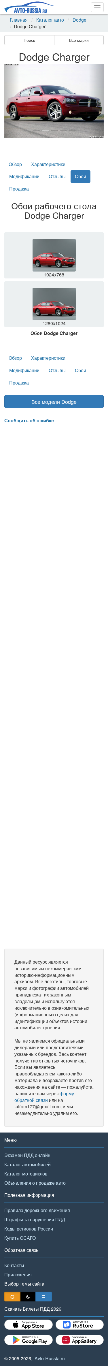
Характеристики (48, 164)
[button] (11, 101)
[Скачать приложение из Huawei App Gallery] (80, 1340)
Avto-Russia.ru (50, 1358)
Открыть (54, 257)
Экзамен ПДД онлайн (27, 1155)
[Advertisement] (54, 686)
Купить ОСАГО (20, 1238)
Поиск (29, 40)
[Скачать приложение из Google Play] (28, 1340)
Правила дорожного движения (37, 1210)
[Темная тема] (28, 1296)
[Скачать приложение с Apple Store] (28, 1325)
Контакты (14, 1265)
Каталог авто (50, 20)
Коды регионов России (28, 1228)
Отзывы (57, 176)
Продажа (19, 188)
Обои (80, 176)
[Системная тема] (43, 1296)
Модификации (24, 176)
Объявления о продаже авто (35, 1183)
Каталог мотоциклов (26, 1173)
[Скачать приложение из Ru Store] (80, 1325)
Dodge (79, 20)
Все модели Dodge (54, 401)
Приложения (18, 1274)
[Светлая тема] (12, 1296)
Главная (19, 20)
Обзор (15, 164)
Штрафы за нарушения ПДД (34, 1219)
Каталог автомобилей (27, 1164)
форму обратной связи (44, 1096)
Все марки (79, 40)
